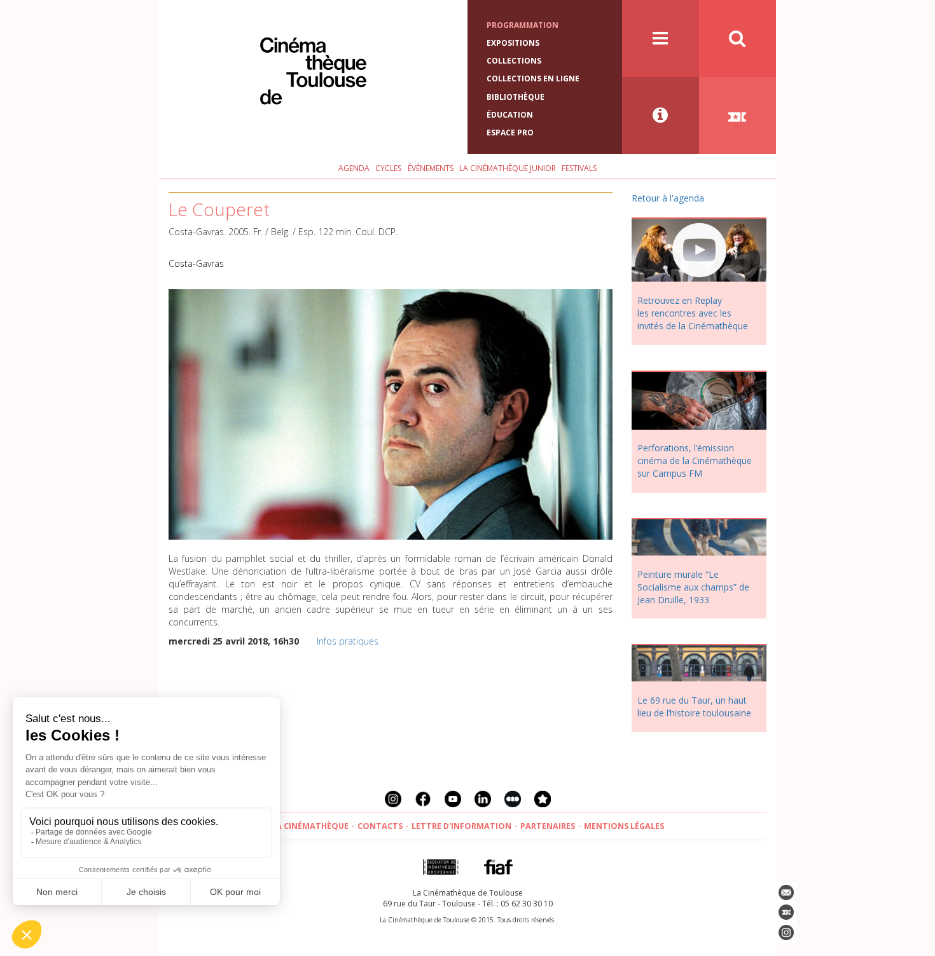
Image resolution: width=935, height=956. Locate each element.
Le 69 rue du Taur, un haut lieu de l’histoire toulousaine (694, 706)
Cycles (388, 168)
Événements (431, 168)
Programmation (522, 25)
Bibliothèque (515, 97)
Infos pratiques (347, 641)
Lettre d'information (461, 826)
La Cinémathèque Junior (507, 168)
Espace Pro (510, 132)
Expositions (513, 43)
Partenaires (547, 826)
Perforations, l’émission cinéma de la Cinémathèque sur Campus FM (694, 460)
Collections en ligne (533, 78)
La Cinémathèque (310, 826)
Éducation (510, 114)
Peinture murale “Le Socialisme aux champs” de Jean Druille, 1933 (693, 587)
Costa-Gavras (196, 263)
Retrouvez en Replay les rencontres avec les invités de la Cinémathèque (692, 313)
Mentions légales (624, 826)
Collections (514, 60)
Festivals (579, 168)
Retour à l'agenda (668, 198)
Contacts (380, 826)
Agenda (354, 168)
